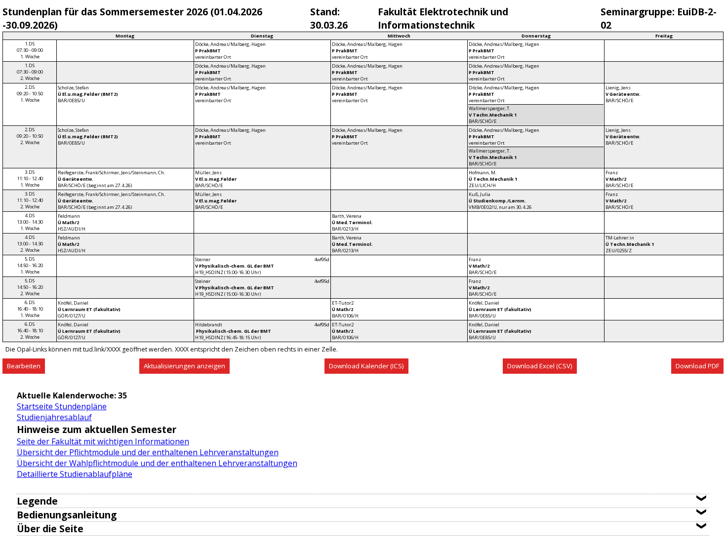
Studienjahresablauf (54, 417)
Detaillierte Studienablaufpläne (74, 474)
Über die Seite (50, 528)
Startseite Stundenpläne (62, 406)
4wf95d (321, 259)
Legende (37, 501)
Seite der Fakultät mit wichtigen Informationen (103, 441)
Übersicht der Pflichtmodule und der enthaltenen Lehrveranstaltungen (148, 452)
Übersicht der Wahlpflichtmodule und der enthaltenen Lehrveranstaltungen (157, 463)
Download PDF (697, 365)
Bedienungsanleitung (67, 514)
